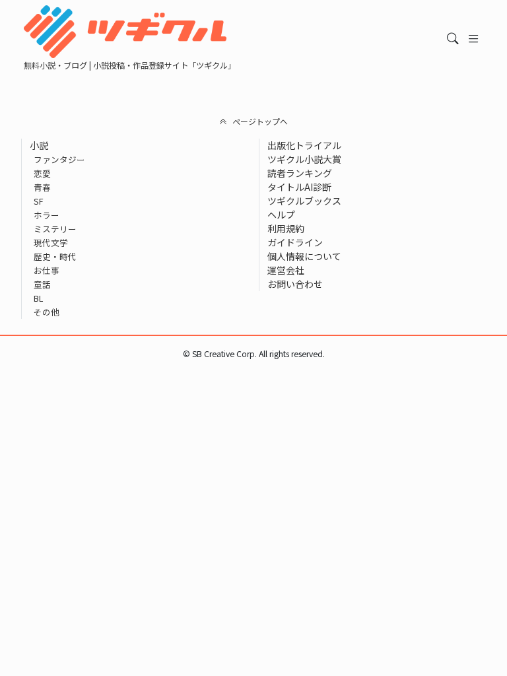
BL (38, 298)
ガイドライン (295, 242)
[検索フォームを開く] (452, 38)
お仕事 (46, 270)
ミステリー (55, 228)
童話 (42, 284)
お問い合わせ (295, 283)
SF (39, 201)
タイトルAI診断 (299, 186)
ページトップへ (260, 121)
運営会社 (285, 270)
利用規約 (285, 228)
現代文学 (51, 242)
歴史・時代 (55, 256)
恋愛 (42, 173)
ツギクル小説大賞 (304, 159)
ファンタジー (59, 159)
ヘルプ (281, 214)
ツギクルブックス (304, 200)
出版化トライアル (304, 145)
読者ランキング (299, 173)
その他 (46, 312)
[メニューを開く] (473, 38)
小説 (39, 145)
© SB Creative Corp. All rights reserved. (254, 354)
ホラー (46, 215)
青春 (42, 187)
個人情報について (304, 256)
